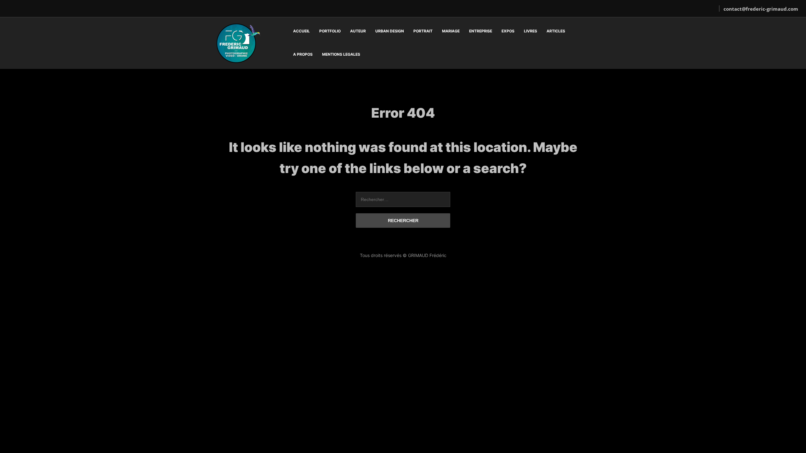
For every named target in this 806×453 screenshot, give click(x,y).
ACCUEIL (301, 31)
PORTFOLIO (330, 31)
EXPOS (508, 31)
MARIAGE (451, 31)
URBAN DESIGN (389, 31)
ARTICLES (556, 31)
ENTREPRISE (480, 31)
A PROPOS (303, 54)
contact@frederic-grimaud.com (761, 9)
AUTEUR (358, 31)
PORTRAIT (423, 31)
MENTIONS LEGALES (341, 54)
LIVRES (530, 31)
